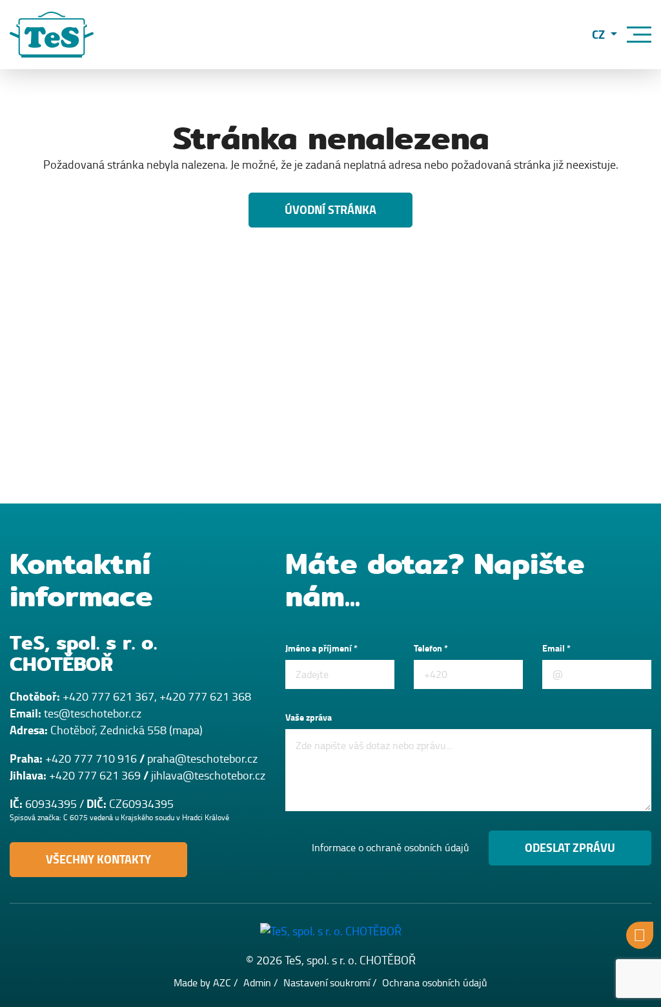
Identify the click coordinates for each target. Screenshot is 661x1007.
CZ (599, 34)
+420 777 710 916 (91, 758)
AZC (222, 982)
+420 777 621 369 (95, 775)
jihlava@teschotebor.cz (208, 775)
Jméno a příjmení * (321, 648)
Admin (257, 982)
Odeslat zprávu (570, 848)
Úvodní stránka (330, 210)
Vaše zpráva (308, 717)
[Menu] (639, 34)
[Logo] (52, 35)
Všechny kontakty (98, 859)
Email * (556, 648)
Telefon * (431, 648)
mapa (185, 730)
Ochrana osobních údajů (434, 982)
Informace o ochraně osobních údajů (390, 848)
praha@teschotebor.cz (202, 758)
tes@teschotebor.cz (92, 713)
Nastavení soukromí (326, 982)
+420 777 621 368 (205, 696)
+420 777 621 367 (108, 696)
